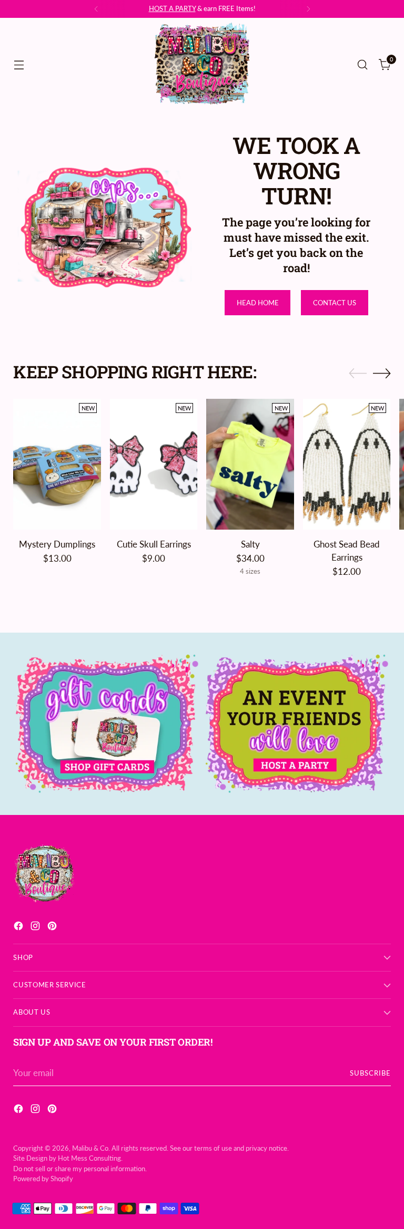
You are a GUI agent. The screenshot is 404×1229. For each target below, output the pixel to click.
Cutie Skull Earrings (154, 544)
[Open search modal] (362, 64)
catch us (214, 8)
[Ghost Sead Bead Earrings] (347, 464)
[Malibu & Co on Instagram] (36, 928)
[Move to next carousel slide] (382, 373)
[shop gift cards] (107, 724)
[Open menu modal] (18, 64)
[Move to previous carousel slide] (358, 374)
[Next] (308, 9)
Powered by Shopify (43, 1178)
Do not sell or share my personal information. (80, 1168)
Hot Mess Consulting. (90, 1158)
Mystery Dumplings (57, 544)
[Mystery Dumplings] (57, 464)
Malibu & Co (90, 1148)
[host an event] (297, 724)
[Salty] (250, 464)
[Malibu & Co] (202, 64)
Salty (250, 544)
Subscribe (370, 1073)
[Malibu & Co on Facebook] (19, 928)
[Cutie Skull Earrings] (154, 464)
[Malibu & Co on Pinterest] (53, 928)
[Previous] (96, 9)
